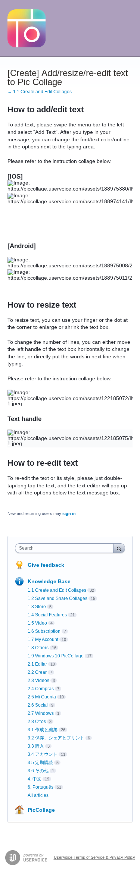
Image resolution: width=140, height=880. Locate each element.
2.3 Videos (38, 680)
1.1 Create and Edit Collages (57, 590)
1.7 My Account (43, 639)
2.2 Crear (37, 672)
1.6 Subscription (44, 631)
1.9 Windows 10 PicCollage (56, 656)
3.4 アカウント (42, 754)
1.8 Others (38, 647)
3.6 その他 (38, 770)
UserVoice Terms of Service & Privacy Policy (94, 857)
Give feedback (46, 565)
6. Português (40, 787)
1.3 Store (37, 606)
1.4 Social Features (47, 614)
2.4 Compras (41, 688)
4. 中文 (34, 779)
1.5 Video (37, 623)
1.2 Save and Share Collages (57, 598)
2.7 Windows (41, 713)
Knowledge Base (49, 581)
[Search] (119, 548)
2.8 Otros (37, 721)
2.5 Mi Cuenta (42, 697)
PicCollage (41, 810)
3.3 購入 (36, 746)
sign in (69, 513)
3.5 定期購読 (40, 762)
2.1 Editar (37, 664)
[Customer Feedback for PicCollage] (26, 28)
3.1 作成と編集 (42, 729)
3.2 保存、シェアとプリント (56, 738)
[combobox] (66, 548)
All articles (38, 795)
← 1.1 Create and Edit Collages (39, 91)
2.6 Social (38, 705)
